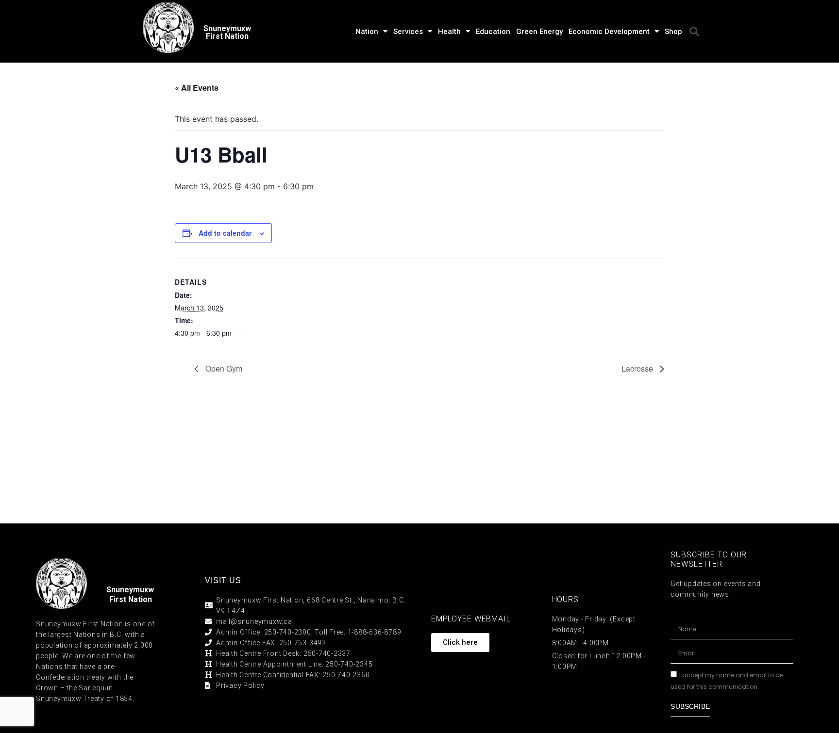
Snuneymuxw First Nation (227, 32)
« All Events (196, 87)
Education (493, 31)
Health (449, 31)
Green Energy (539, 31)
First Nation (130, 599)
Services (408, 31)
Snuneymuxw (130, 589)
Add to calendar (225, 233)
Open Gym (222, 368)
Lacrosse (638, 368)
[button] (694, 31)
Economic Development (609, 31)
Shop (673, 31)
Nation (366, 31)
